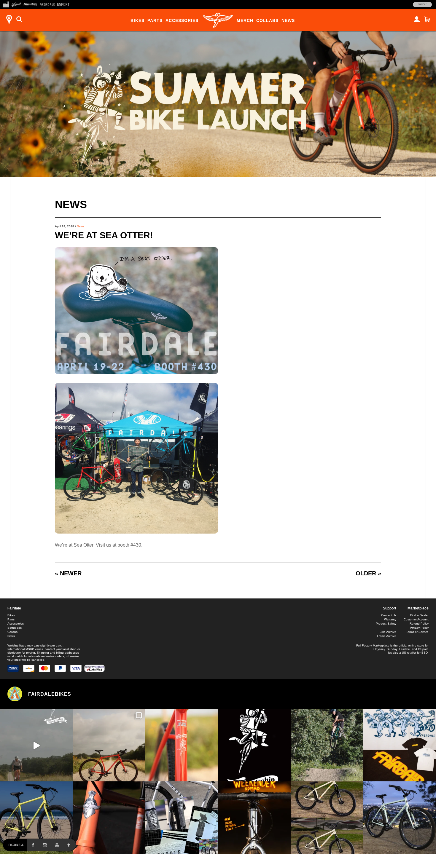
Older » (368, 573)
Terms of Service (417, 631)
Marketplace (418, 608)
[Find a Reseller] (9, 19)
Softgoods (14, 627)
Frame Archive (386, 636)
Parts (155, 20)
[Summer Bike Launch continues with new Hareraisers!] (327, 817)
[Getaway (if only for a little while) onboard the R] (36, 745)
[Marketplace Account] (417, 19)
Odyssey (379, 649)
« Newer (68, 573)
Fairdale (14, 608)
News (288, 20)
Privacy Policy (419, 627)
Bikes (137, 20)
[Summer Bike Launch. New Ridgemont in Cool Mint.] (399, 817)
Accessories (182, 20)
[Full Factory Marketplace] (5, 4)
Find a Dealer (419, 615)
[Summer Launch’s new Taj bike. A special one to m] (181, 817)
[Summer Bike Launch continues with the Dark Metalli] (254, 817)
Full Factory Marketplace (372, 645)
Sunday (392, 649)
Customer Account (416, 619)
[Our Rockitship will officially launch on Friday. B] (181, 745)
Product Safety (386, 623)
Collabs (267, 20)
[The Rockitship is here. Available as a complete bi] (109, 745)
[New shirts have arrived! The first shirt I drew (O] (399, 745)
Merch (245, 20)
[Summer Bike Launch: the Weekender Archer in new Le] (36, 817)
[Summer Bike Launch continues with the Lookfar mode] (109, 817)
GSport (423, 649)
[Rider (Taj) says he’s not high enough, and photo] (327, 745)
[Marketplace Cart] (427, 19)
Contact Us (388, 615)
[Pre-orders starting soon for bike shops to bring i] (254, 745)
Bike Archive (388, 631)
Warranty (390, 619)
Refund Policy (419, 623)
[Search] (19, 19)
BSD (424, 652)
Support (422, 4)
